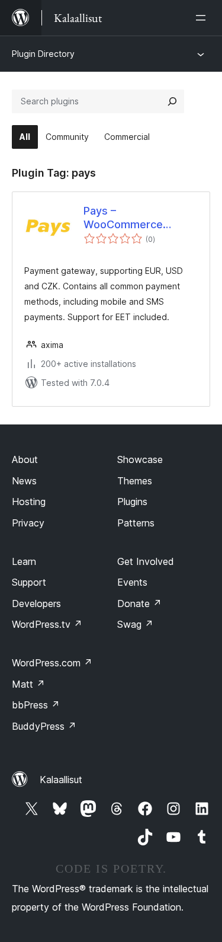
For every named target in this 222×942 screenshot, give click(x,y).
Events (132, 582)
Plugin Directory (43, 54)
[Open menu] (203, 18)
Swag (135, 624)
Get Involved (145, 561)
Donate (139, 603)
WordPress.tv (47, 624)
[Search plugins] (172, 101)
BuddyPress (44, 726)
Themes (134, 481)
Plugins (132, 501)
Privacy (28, 523)
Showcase (140, 459)
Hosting (29, 501)
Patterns (136, 523)
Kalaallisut (61, 779)
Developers (36, 603)
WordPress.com (52, 663)
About (25, 459)
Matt (28, 684)
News (24, 481)
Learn (24, 561)
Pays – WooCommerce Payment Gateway (123, 218)
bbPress (36, 705)
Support (29, 582)
